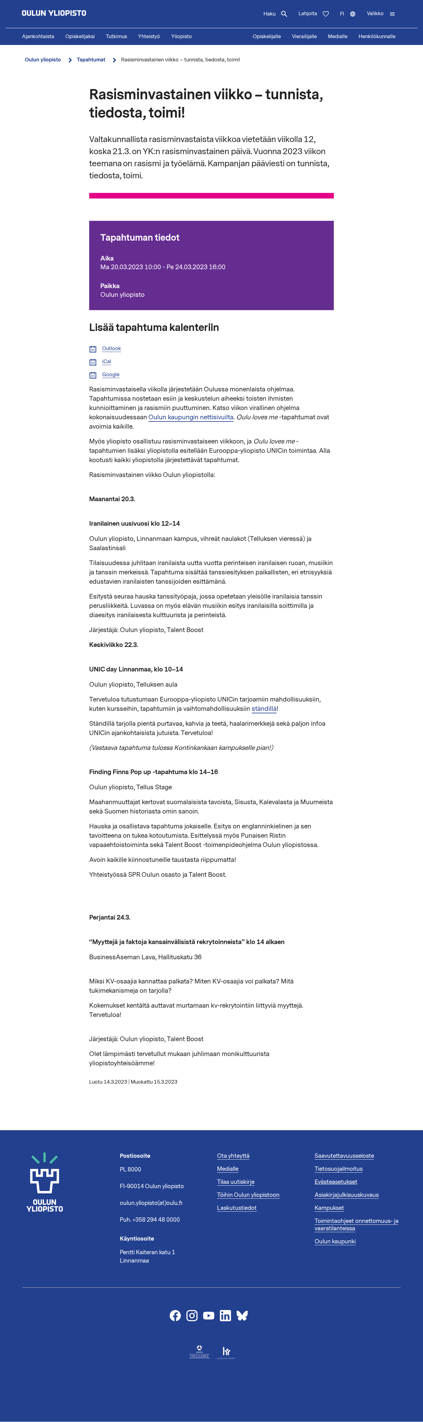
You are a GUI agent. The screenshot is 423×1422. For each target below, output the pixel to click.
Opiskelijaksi (80, 36)
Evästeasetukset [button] (336, 1182)
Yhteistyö (149, 36)
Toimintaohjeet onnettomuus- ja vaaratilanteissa (357, 1225)
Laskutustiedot (237, 1208)
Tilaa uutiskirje (236, 1182)
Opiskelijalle (267, 36)
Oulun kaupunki (335, 1241)
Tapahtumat (91, 59)
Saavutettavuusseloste (344, 1156)
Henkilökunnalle (377, 36)
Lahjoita (308, 13)
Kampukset (329, 1208)
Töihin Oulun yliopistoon (248, 1195)
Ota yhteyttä (233, 1156)
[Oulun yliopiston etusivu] (74, 14)
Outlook (111, 348)
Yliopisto (181, 36)
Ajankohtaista (38, 36)
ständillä (264, 708)
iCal (106, 362)
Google (111, 375)
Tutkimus (116, 36)
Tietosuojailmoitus (339, 1169)
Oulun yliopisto (43, 59)
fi (350, 19)
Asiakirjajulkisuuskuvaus (347, 1195)
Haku (270, 14)
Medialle (337, 36)
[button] (381, 14)
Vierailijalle (304, 36)
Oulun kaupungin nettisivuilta (190, 417)
